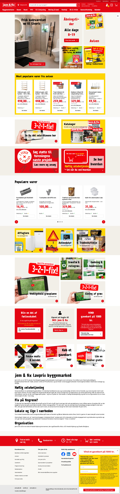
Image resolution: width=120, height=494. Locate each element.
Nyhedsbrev (106, 1)
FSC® (39, 469)
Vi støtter (94, 6)
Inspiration (91, 4)
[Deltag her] (94, 55)
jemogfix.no (33, 487)
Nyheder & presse (43, 456)
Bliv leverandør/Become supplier (47, 472)
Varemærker (18, 472)
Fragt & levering (19, 466)
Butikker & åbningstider (22, 453)
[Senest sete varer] (118, 16)
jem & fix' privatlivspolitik (109, 470)
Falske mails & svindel (21, 475)
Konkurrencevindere (44, 466)
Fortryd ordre (19, 479)
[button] (57, 221)
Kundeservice (114, 1)
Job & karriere (86, 6)
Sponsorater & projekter (45, 462)
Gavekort (98, 1)
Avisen (84, 4)
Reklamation (18, 469)
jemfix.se (25, 487)
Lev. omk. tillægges (22, 103)
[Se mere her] (71, 55)
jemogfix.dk (18, 487)
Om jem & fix (42, 459)
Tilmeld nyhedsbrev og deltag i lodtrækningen (99, 490)
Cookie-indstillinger (20, 490)
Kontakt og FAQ (19, 459)
